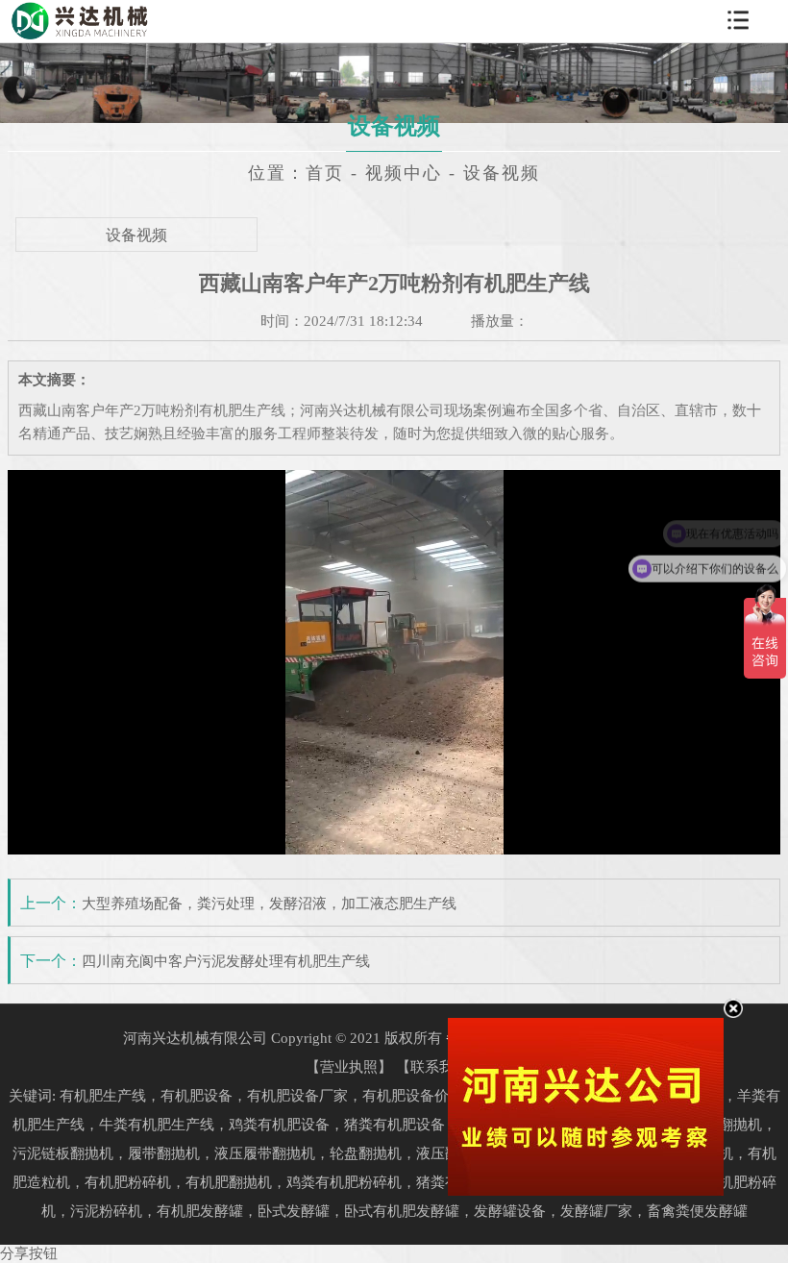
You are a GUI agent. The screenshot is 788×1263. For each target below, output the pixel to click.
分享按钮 (29, 1253)
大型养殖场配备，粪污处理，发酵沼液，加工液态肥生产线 (269, 903)
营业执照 (349, 1067)
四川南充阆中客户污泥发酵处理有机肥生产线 (226, 961)
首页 (325, 173)
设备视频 (136, 235)
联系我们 (439, 1067)
